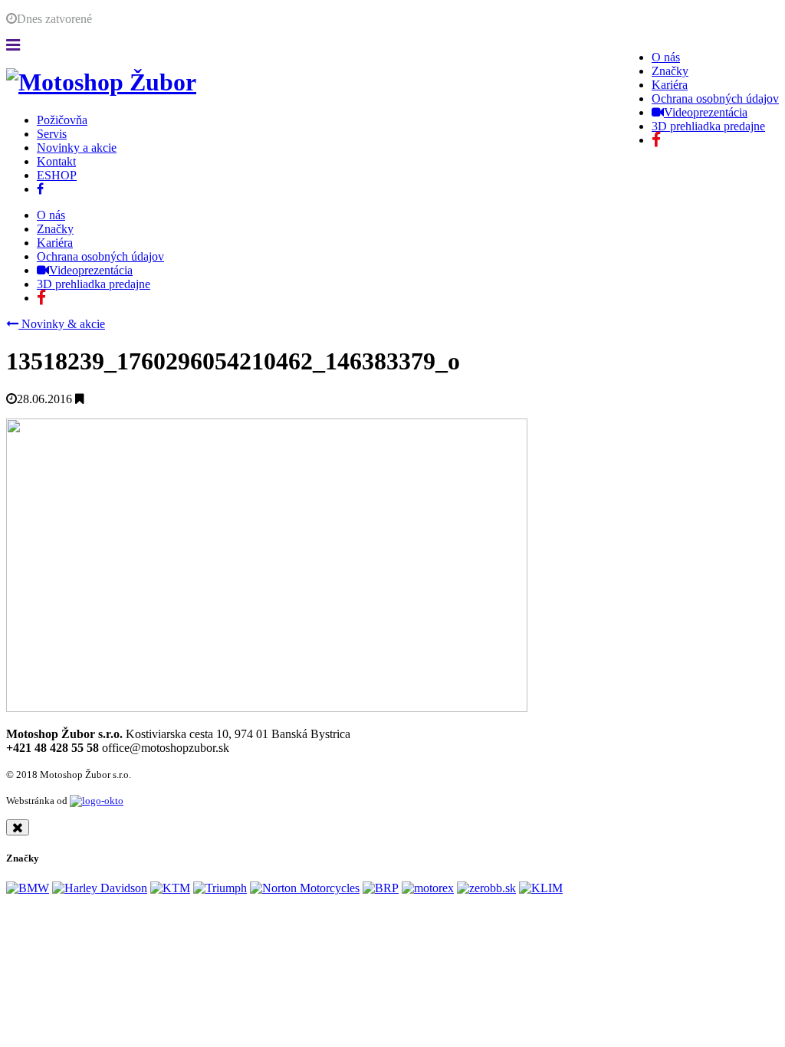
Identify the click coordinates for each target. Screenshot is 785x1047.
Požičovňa (62, 119)
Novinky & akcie (61, 323)
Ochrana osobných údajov (715, 98)
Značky (670, 70)
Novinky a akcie (77, 147)
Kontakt (56, 161)
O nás (666, 57)
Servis (52, 133)
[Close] (17, 827)
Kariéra (670, 84)
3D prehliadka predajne (708, 126)
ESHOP (57, 175)
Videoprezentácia (705, 112)
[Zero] (486, 887)
